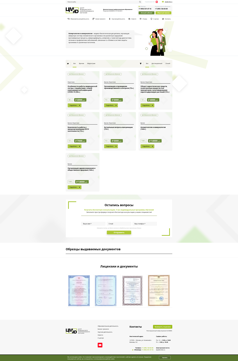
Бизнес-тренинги (100, 19)
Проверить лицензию (163, 327)
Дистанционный (157, 63)
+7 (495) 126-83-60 (161, 9)
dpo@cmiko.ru (160, 350)
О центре (156, 19)
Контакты (168, 19)
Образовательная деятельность (79, 19)
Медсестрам (91, 63)
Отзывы (145, 19)
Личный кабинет (146, 13)
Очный (168, 63)
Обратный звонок (163, 13)
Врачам (81, 63)
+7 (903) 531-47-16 (145, 9)
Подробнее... (74, 105)
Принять (164, 357)
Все (74, 63)
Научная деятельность (118, 19)
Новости (133, 19)
